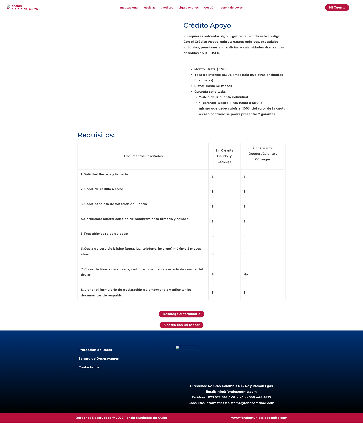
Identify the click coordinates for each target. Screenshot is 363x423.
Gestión (209, 7)
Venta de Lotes (232, 7)
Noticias (149, 7)
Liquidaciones (188, 7)
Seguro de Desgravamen (98, 358)
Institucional (129, 7)
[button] (354, 7)
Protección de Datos (95, 350)
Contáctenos (88, 367)
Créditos (167, 7)
